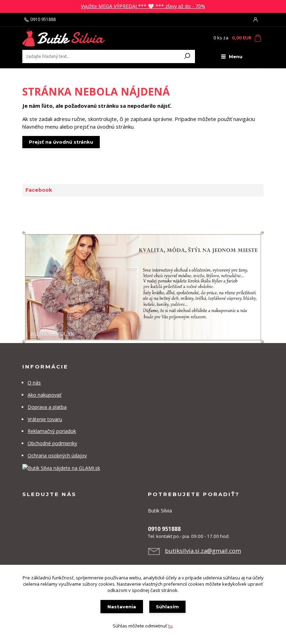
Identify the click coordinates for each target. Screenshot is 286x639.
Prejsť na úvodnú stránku (61, 142)
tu (170, 626)
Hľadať (187, 56)
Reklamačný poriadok (52, 431)
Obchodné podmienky (52, 443)
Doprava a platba (47, 407)
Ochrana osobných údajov (57, 455)
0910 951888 (43, 19)
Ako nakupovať (44, 394)
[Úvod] (63, 38)
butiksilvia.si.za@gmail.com (203, 551)
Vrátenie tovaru (45, 419)
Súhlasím (167, 606)
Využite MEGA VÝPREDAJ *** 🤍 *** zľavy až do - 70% (143, 6)
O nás (34, 382)
